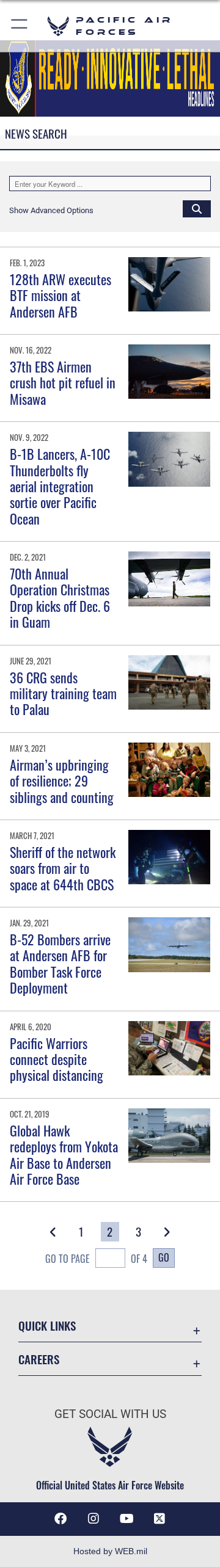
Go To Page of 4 (96, 1258)
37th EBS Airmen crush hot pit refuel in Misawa (63, 383)
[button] (20, 26)
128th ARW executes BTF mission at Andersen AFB (60, 295)
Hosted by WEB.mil (110, 1551)
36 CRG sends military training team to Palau (63, 693)
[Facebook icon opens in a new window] (60, 1519)
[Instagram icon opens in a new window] (93, 1519)
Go (163, 1257)
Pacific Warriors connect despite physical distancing (56, 1059)
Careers (38, 1359)
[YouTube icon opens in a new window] (126, 1519)
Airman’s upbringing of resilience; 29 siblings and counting (62, 781)
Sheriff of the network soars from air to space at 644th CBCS (63, 868)
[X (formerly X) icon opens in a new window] (159, 1519)
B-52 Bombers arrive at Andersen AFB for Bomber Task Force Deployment (60, 963)
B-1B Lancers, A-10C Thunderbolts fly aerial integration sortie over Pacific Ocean (60, 486)
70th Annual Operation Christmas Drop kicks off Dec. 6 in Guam (60, 597)
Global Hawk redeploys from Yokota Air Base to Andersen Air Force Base (64, 1154)
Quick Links (47, 1325)
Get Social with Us (110, 1414)
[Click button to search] (197, 208)
